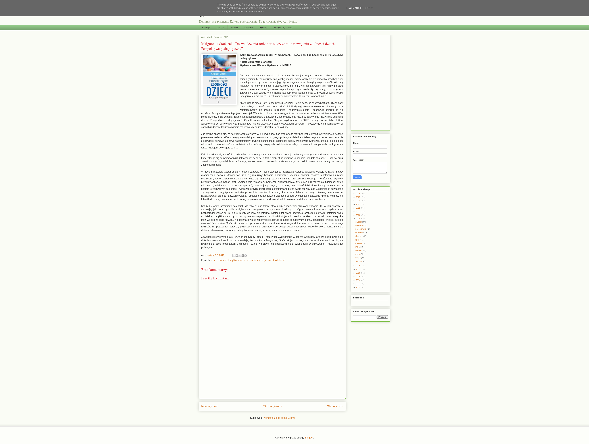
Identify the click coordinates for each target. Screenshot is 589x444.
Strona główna (272, 406)
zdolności (280, 260)
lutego (358, 258)
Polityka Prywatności (283, 27)
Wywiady (263, 27)
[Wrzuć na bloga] (236, 255)
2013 (358, 284)
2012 (358, 287)
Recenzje (206, 27)
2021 (358, 212)
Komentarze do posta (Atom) (279, 418)
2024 (358, 201)
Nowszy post (209, 406)
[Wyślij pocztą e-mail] (233, 255)
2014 (358, 280)
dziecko (223, 260)
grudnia (358, 222)
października (361, 229)
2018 (358, 266)
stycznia (359, 261)
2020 (358, 215)
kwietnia (359, 251)
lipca (357, 240)
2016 (358, 273)
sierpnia (359, 236)
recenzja (251, 260)
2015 (358, 277)
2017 (358, 269)
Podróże (234, 27)
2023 (358, 204)
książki (241, 260)
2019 (358, 219)
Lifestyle (220, 27)
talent (271, 260)
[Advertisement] (272, 374)
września (359, 233)
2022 (358, 208)
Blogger (309, 437)
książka (232, 260)
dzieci (214, 260)
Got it (369, 8)
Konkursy (248, 27)
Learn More (354, 8)
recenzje (262, 260)
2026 (358, 194)
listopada (359, 225)
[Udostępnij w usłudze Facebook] (242, 255)
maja (357, 247)
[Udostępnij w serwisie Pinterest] (245, 255)
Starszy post (335, 406)
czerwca (359, 243)
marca (358, 254)
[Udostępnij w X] (239, 255)
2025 (358, 197)
